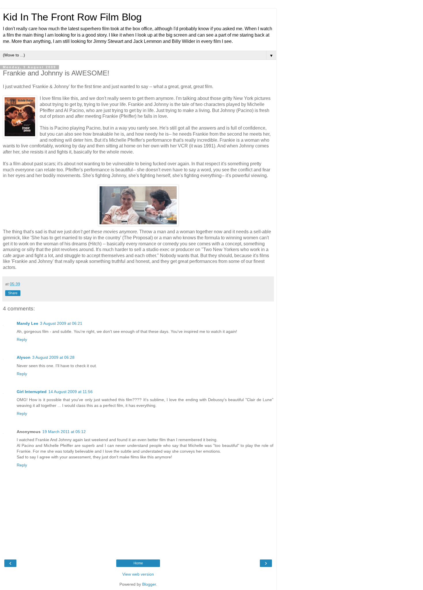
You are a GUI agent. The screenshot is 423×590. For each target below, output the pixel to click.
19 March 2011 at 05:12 (64, 431)
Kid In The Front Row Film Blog (72, 17)
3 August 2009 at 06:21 (61, 323)
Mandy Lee (27, 323)
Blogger (149, 584)
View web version (138, 574)
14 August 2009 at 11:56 (70, 391)
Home (138, 563)
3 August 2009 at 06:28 (53, 357)
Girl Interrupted (32, 391)
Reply (22, 339)
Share (13, 293)
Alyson (24, 357)
